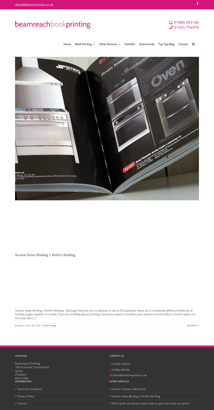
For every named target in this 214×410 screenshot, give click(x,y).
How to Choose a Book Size (129, 389)
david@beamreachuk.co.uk (34, 5)
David (20, 325)
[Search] (193, 43)
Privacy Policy (25, 396)
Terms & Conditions (29, 389)
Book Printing (49, 325)
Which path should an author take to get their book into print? (151, 403)
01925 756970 (121, 364)
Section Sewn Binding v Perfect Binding (45, 255)
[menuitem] (67, 43)
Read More (192, 325)
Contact (22, 403)
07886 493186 (121, 370)
